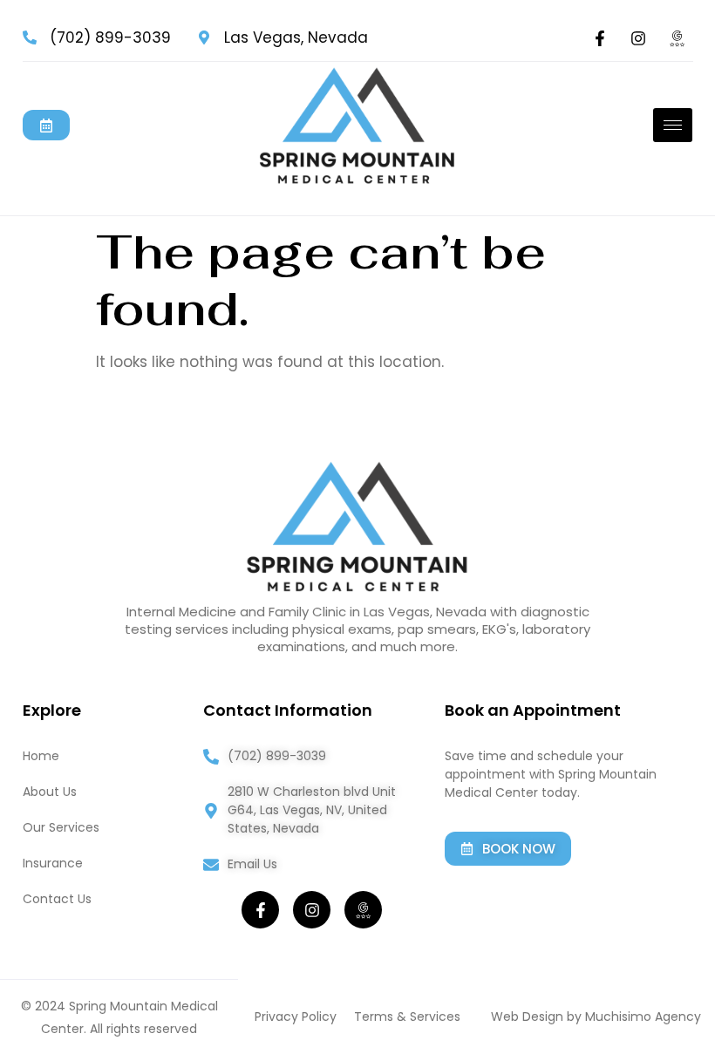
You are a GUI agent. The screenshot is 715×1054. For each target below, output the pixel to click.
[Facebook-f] (600, 38)
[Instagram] (638, 38)
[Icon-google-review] (676, 38)
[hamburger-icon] (672, 125)
